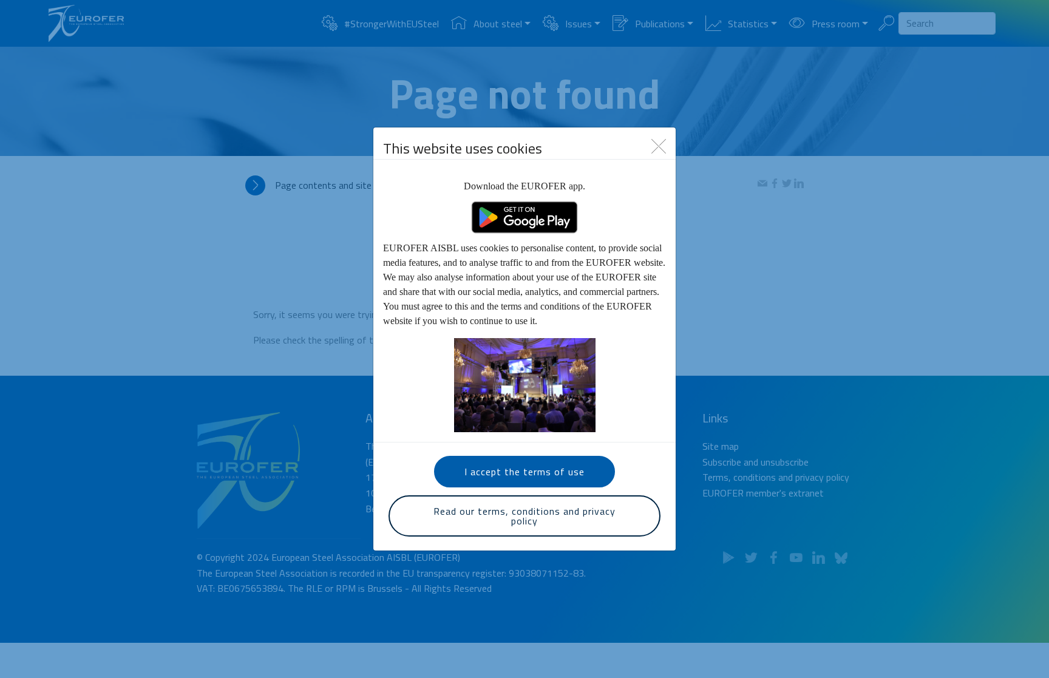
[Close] (659, 145)
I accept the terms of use (524, 471)
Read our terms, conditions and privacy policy (524, 516)
